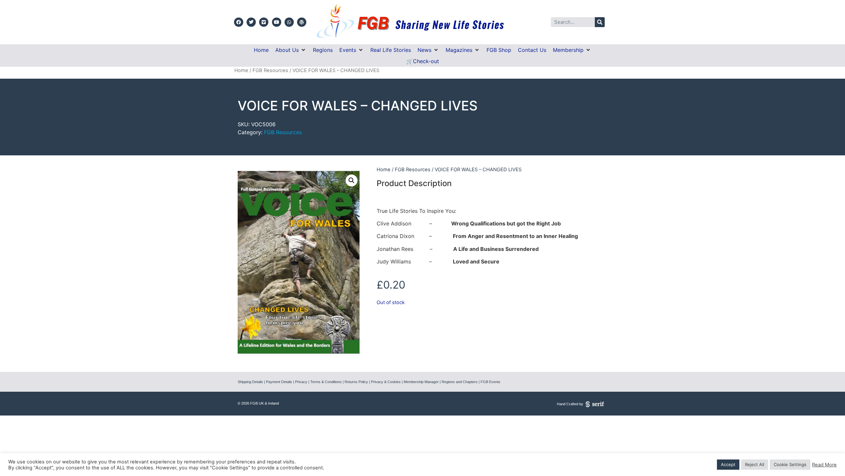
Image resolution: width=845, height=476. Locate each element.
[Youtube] (276, 22)
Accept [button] (728, 464)
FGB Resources (270, 70)
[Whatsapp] (289, 22)
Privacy (301, 382)
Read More (824, 465)
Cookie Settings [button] (790, 464)
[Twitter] (251, 22)
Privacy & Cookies (386, 382)
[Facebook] (238, 22)
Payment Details (279, 382)
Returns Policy (356, 382)
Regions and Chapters (460, 382)
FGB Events (490, 382)
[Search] (600, 22)
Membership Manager (421, 382)
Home (241, 70)
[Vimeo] (263, 22)
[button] (291, 50)
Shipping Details (250, 382)
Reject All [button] (754, 464)
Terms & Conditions (326, 382)
